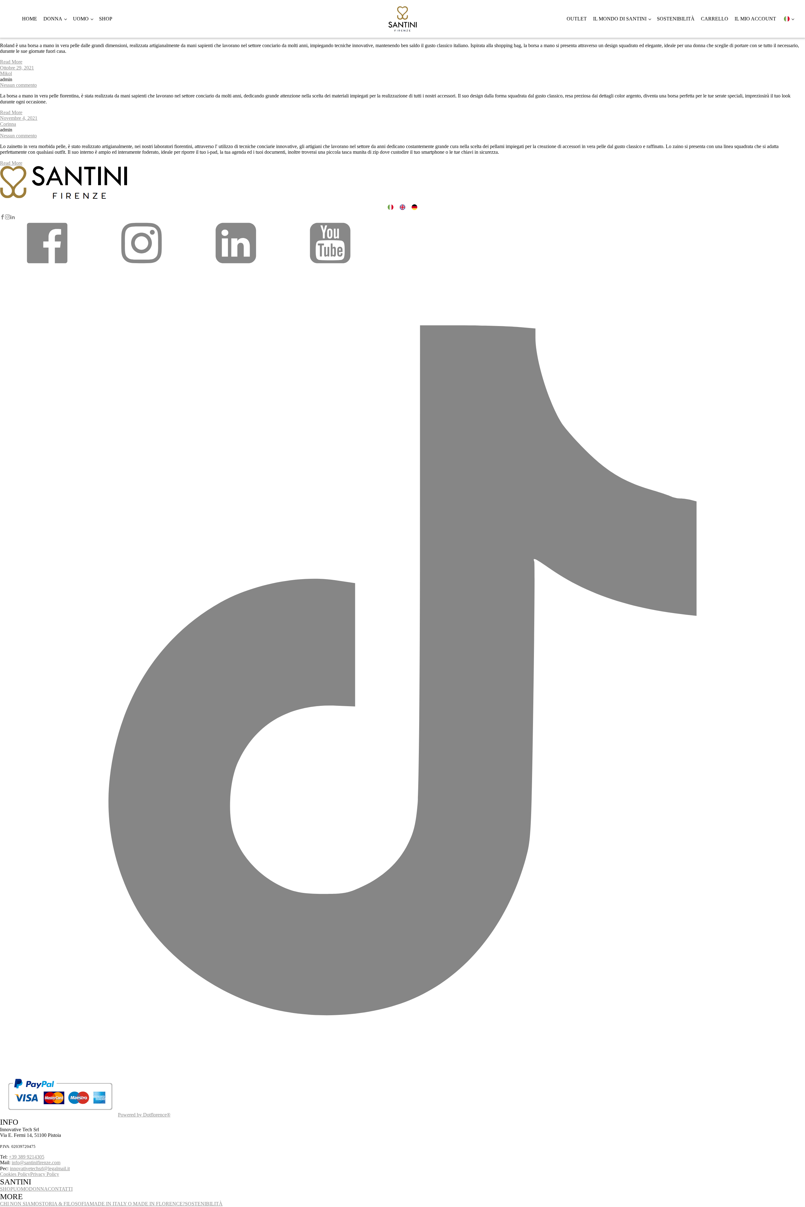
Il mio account (755, 18)
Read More (11, 61)
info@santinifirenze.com (36, 1162)
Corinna (8, 124)
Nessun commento (18, 85)
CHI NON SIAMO (19, 1203)
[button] (47, 265)
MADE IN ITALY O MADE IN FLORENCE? (137, 1203)
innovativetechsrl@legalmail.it (40, 1168)
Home (29, 18)
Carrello (714, 18)
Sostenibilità (676, 18)
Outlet (577, 18)
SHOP (6, 1189)
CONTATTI (60, 1189)
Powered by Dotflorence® (144, 1114)
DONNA (38, 1189)
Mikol (6, 73)
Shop (105, 18)
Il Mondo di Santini (620, 18)
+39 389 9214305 (26, 1157)
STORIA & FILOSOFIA (64, 1203)
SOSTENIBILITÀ (204, 1203)
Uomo (81, 18)
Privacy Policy (44, 1174)
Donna (52, 18)
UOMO (21, 1189)
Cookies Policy (15, 1174)
